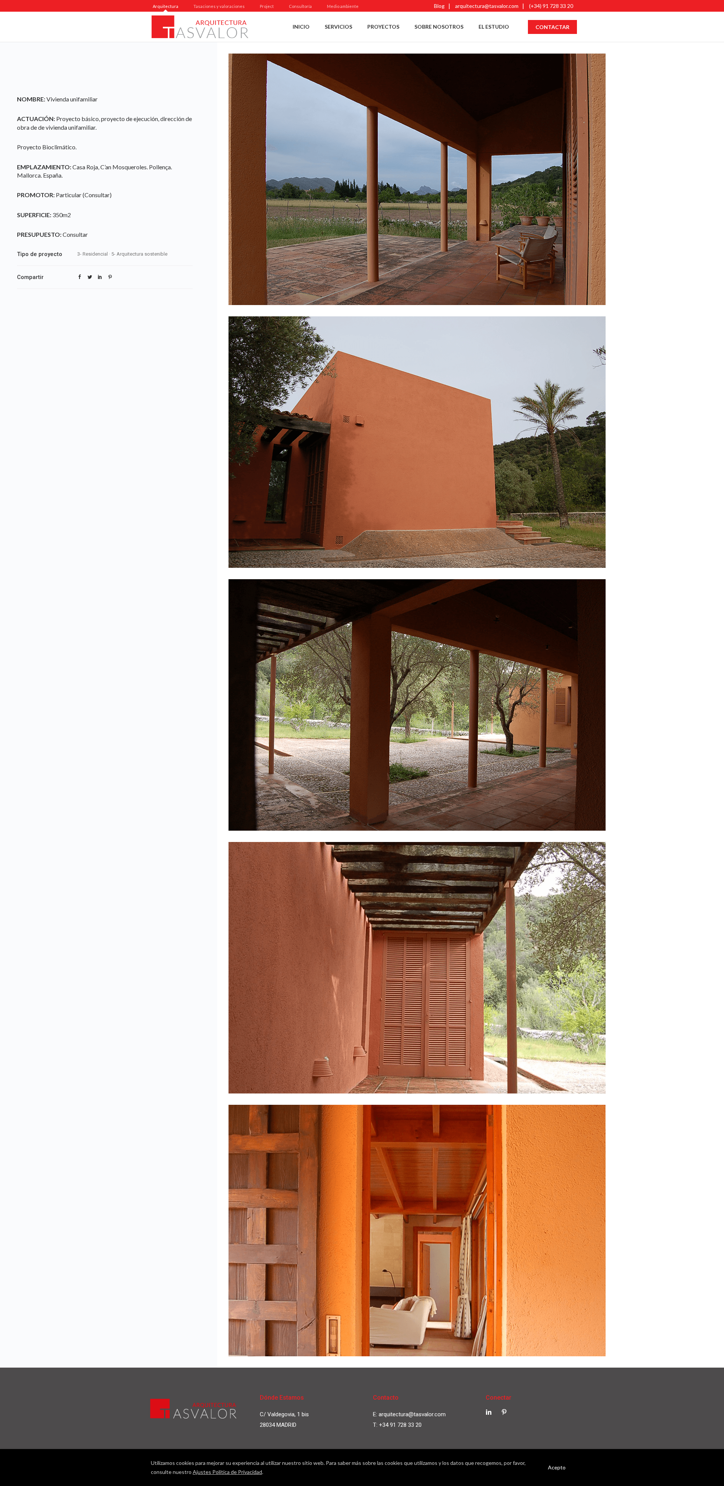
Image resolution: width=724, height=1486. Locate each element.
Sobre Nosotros (438, 26)
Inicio (301, 26)
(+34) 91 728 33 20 (551, 6)
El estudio (494, 26)
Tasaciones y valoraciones (219, 6)
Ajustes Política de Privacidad (227, 1472)
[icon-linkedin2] (490, 1412)
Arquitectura (165, 6)
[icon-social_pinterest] (504, 1412)
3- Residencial (92, 254)
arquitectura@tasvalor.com (486, 6)
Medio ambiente (343, 6)
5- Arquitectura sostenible (139, 254)
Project (267, 6)
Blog (439, 6)
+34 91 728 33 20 (400, 1425)
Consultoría (300, 6)
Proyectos (383, 26)
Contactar (552, 27)
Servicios (338, 26)
